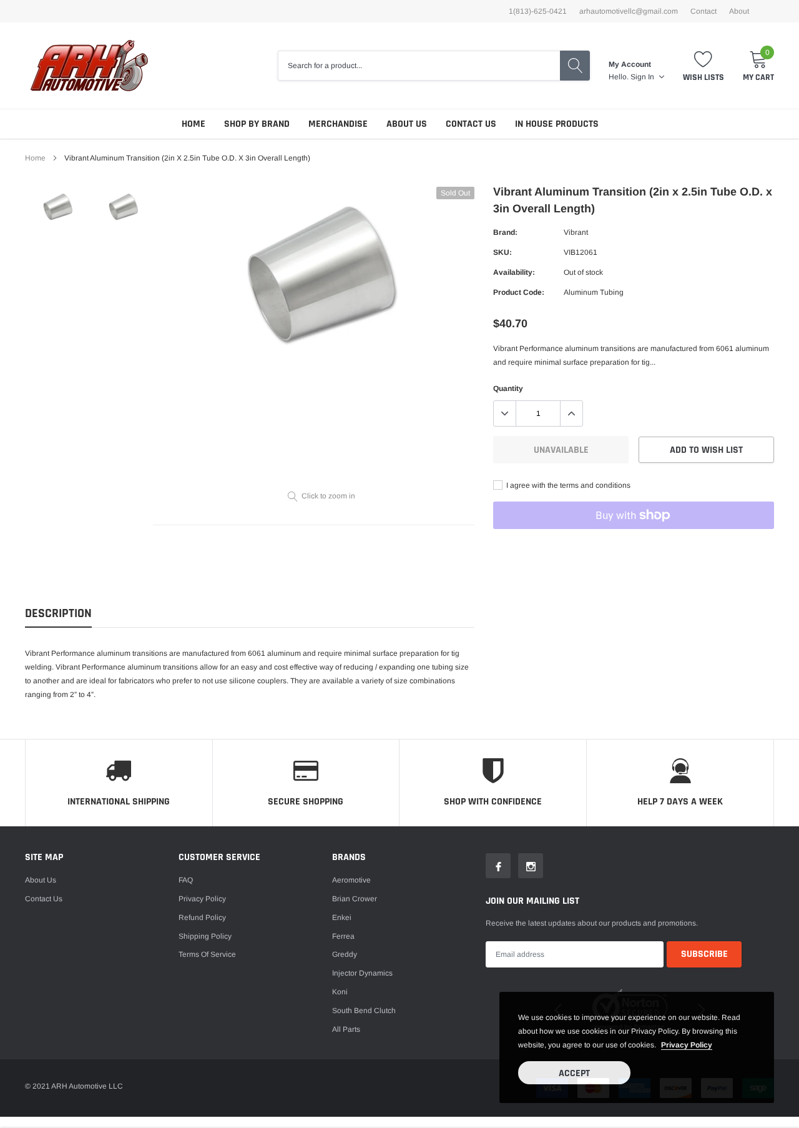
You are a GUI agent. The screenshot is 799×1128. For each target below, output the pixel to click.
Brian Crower (354, 898)
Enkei (341, 917)
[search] (575, 66)
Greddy (344, 954)
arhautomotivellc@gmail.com (628, 11)
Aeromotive (351, 880)
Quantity (508, 388)
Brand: (505, 232)
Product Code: (518, 292)
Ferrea (343, 936)
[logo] (89, 65)
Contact (703, 11)
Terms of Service (207, 954)
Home (193, 124)
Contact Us (471, 124)
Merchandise (338, 124)
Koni (340, 991)
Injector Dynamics (362, 973)
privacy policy (686, 1045)
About (739, 11)
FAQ (186, 880)
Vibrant (576, 232)
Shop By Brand (257, 124)
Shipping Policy (205, 936)
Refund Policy (202, 917)
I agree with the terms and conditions (567, 485)
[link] (57, 207)
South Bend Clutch (364, 1010)
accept (574, 1073)
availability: (514, 272)
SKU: (502, 252)
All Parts (346, 1029)
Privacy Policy (202, 898)
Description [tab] (58, 613)
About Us (406, 124)
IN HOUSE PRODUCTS (557, 124)
